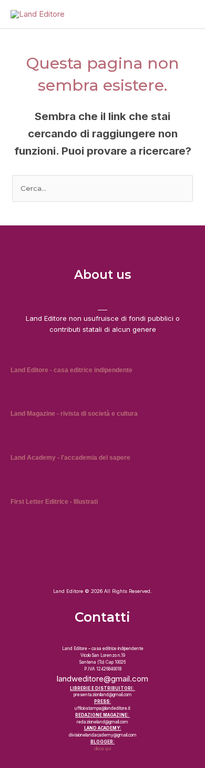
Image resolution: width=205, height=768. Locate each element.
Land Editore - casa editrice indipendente (71, 370)
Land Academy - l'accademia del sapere (70, 457)
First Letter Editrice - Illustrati (54, 501)
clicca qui (102, 748)
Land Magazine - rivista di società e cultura (74, 413)
